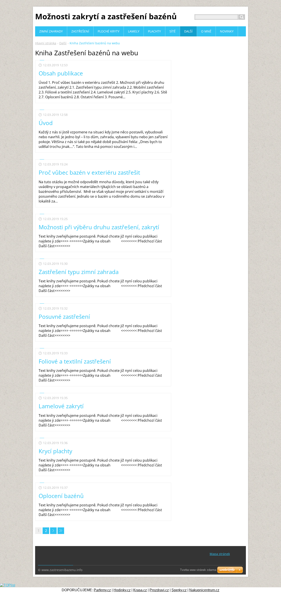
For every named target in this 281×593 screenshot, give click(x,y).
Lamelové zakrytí (61, 406)
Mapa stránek (220, 554)
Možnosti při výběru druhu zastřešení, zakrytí (99, 227)
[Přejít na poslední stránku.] (61, 530)
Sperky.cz (179, 590)
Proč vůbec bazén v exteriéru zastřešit (89, 172)
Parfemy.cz (102, 590)
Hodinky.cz (122, 590)
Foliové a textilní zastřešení (75, 361)
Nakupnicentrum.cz (204, 590)
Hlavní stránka (45, 43)
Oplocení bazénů (61, 496)
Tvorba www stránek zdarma (198, 570)
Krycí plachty (55, 451)
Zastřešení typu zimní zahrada (79, 272)
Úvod (46, 123)
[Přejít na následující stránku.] (53, 530)
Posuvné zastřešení (64, 317)
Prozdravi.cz (159, 590)
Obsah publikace (61, 73)
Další (63, 43)
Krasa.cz (140, 590)
